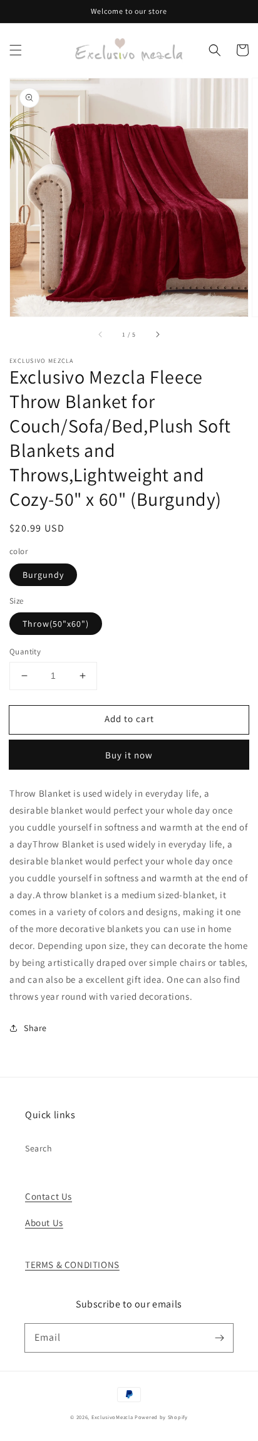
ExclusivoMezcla (112, 1416)
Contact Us (48, 1196)
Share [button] (35, 1028)
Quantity (25, 651)
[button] (15, 50)
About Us (44, 1223)
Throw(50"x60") (56, 623)
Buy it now (129, 755)
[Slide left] (101, 334)
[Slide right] (157, 334)
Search (39, 1148)
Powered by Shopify (161, 1416)
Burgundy (43, 574)
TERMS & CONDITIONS (72, 1265)
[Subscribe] (219, 1337)
